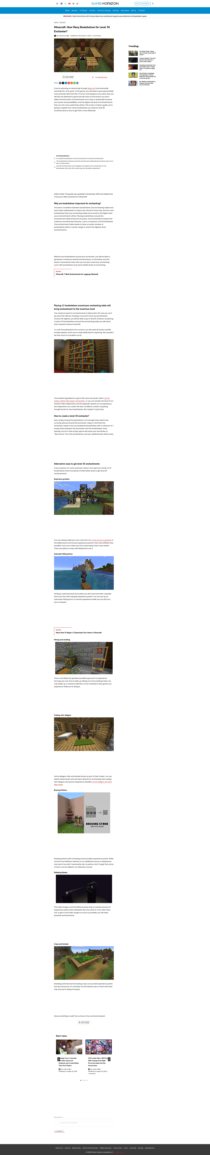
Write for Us (59, 1148)
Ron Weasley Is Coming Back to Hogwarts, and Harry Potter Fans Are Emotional (147, 83)
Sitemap (140, 1148)
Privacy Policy (117, 1148)
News (67, 10)
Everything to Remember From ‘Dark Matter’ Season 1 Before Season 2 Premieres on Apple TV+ (147, 67)
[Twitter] (65, 4)
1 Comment (92, 1074)
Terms (126, 1148)
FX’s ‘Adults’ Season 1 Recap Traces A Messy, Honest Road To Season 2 (147, 53)
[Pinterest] (77, 4)
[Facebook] (61, 4)
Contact (141, 10)
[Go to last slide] (58, 1059)
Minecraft (92, 88)
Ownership (132, 1148)
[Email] (77, 83)
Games (116, 10)
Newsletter (145, 4)
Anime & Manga (104, 10)
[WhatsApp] (74, 83)
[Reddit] (71, 83)
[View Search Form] (152, 3)
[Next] (109, 1059)
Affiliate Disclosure (106, 1148)
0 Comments (97, 36)
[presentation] (69, 1047)
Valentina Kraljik (64, 36)
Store (137, 4)
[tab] (80, 1080)
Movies (74, 10)
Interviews (125, 10)
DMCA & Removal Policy (90, 1148)
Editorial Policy (102, 77)
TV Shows (83, 10)
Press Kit (67, 1148)
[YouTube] (69, 4)
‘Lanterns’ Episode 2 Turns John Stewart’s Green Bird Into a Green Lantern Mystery (147, 59)
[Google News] (73, 4)
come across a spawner (101, 540)
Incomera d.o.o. (118, 1152)
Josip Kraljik (67, 1069)
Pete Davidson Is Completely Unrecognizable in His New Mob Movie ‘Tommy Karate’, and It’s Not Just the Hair (147, 76)
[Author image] (55, 36)
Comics (92, 10)
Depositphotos (149, 1148)
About (133, 10)
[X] (63, 83)
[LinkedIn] (66, 83)
